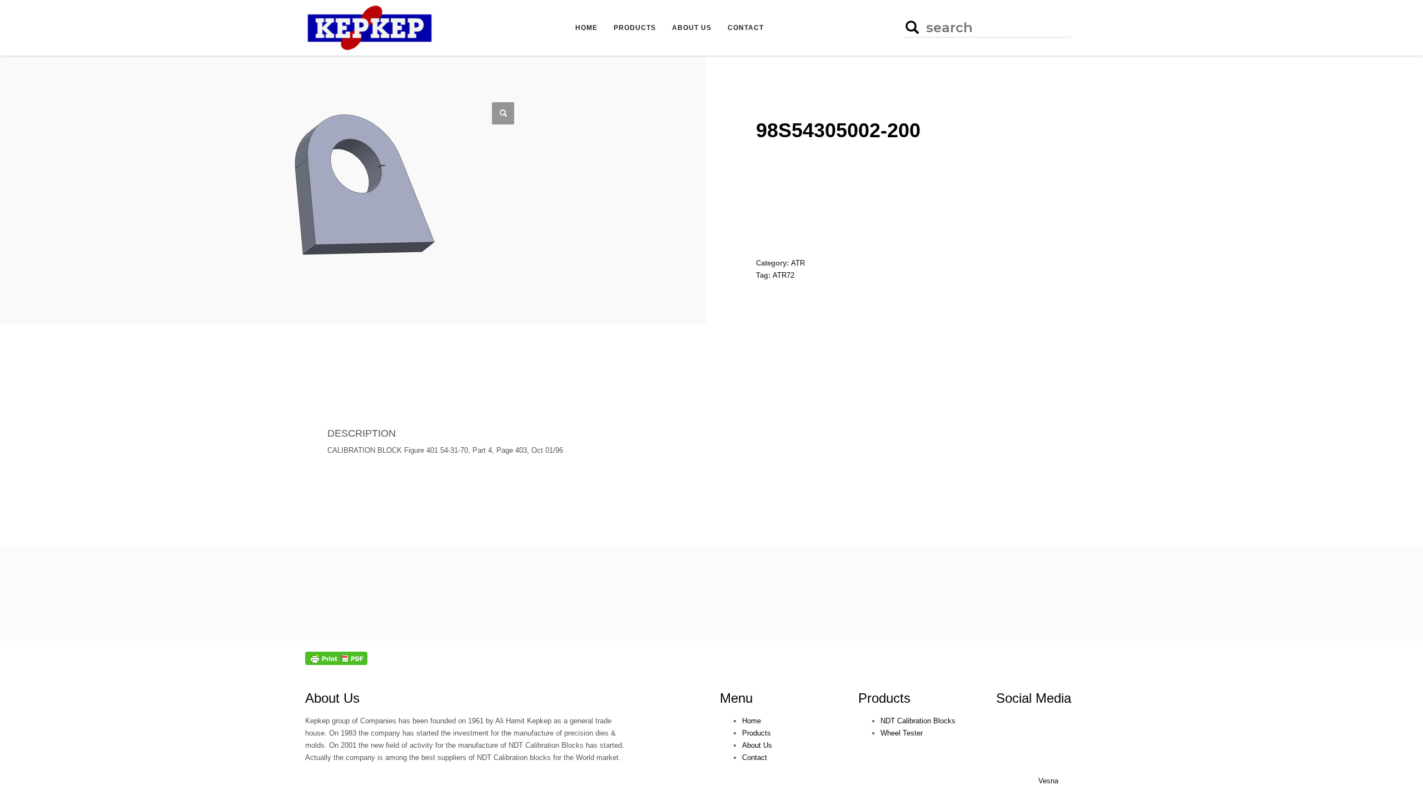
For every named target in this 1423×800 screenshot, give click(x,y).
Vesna (1048, 781)
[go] (911, 27)
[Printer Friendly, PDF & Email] (336, 658)
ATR (798, 263)
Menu (736, 698)
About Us (332, 698)
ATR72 (783, 275)
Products (884, 698)
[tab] (341, 381)
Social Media (1033, 698)
